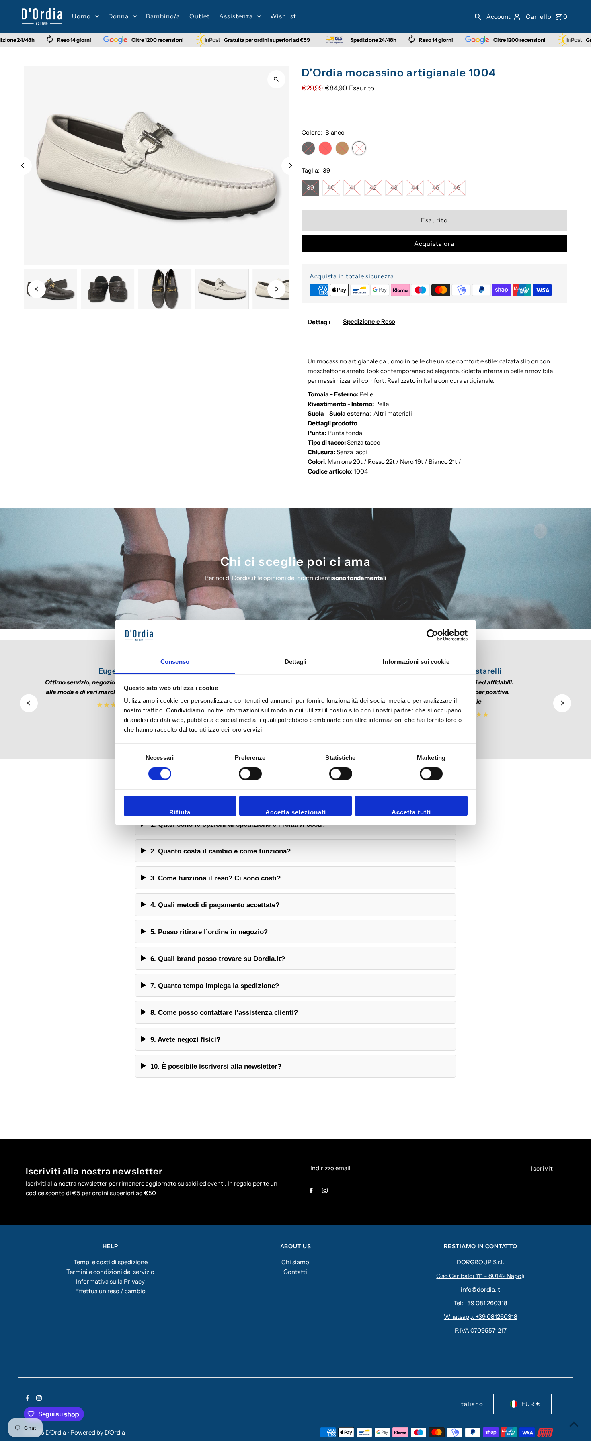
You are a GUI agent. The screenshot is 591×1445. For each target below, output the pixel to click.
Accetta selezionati (295, 812)
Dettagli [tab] (296, 661)
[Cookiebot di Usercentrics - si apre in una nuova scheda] (432, 635)
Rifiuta (180, 812)
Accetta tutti (411, 812)
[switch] (250, 773)
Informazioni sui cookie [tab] (416, 661)
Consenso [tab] (174, 661)
